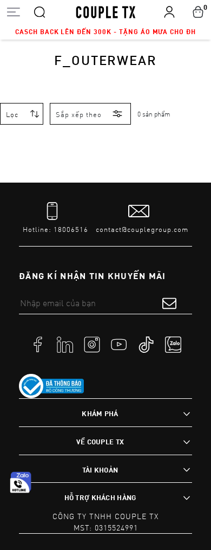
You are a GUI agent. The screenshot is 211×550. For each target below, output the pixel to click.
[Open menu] (13, 11)
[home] (106, 11)
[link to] (51, 386)
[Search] (39, 11)
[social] (38, 344)
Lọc (12, 114)
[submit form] (169, 303)
